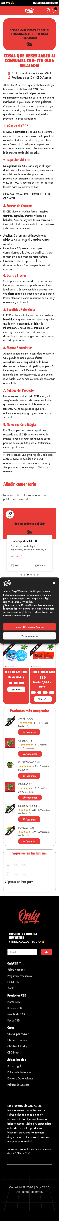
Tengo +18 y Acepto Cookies (29, 626)
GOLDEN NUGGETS (29, 806)
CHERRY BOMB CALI (28, 762)
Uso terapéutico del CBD (24, 541)
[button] (54, 583)
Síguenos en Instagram (19, 882)
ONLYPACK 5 (25, 784)
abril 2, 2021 (42, 565)
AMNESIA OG (25, 718)
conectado (34, 495)
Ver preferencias (29, 635)
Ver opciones (30, 753)
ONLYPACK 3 (25, 740)
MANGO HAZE (26, 827)
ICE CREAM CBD (16, 672)
